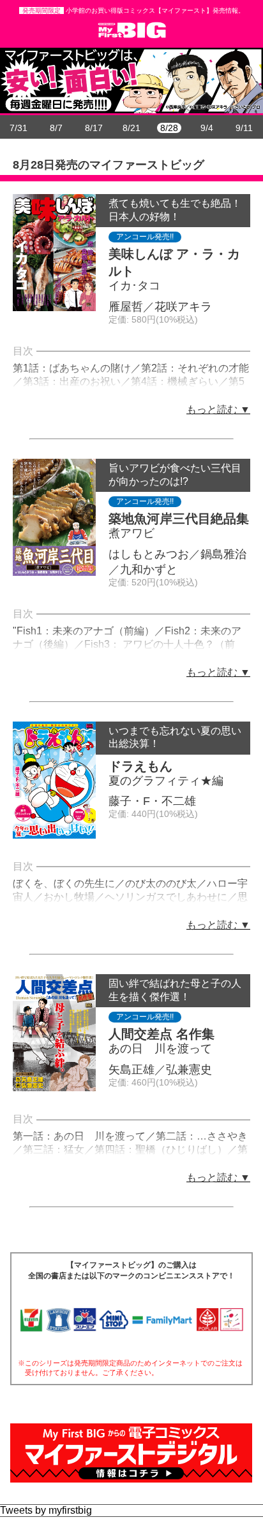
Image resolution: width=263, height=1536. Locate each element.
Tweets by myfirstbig (46, 1510)
